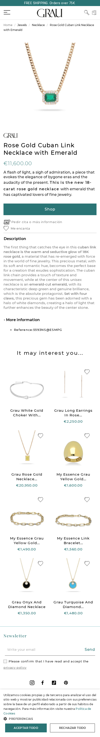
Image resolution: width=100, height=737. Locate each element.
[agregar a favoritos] (87, 371)
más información (48, 222)
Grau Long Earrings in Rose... (73, 412)
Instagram (32, 682)
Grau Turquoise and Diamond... (73, 604)
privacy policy (15, 667)
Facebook (42, 682)
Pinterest (66, 682)
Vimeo (54, 682)
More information (22, 320)
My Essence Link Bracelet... (73, 540)
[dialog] (50, 713)
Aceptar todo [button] (26, 728)
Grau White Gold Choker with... (26, 412)
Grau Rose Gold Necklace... (26, 476)
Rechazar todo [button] (72, 728)
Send (90, 649)
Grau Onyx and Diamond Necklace (27, 604)
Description (15, 239)
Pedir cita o (22, 222)
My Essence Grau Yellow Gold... (73, 476)
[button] (50, 719)
